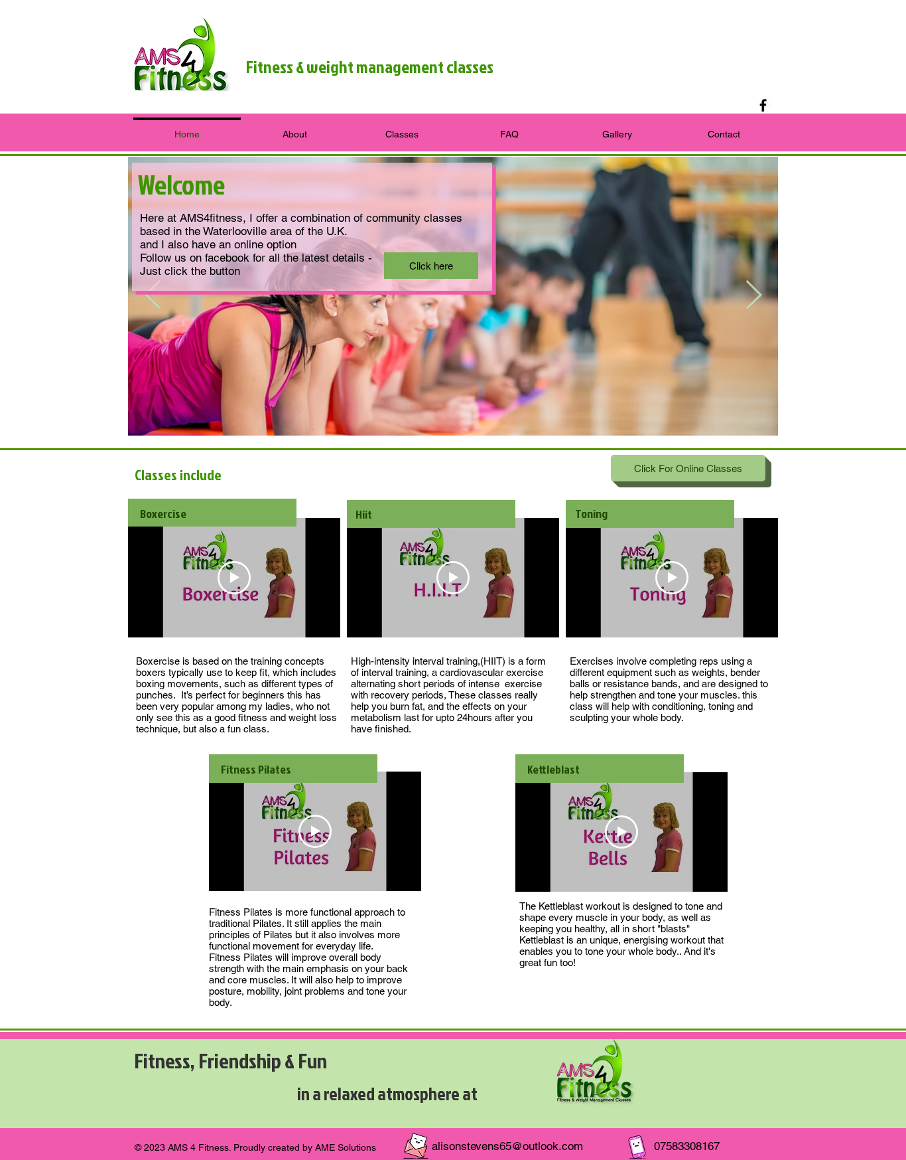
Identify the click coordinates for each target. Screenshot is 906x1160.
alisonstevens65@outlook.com (507, 1146)
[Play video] (234, 577)
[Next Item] (753, 295)
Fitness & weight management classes (369, 66)
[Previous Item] (152, 295)
